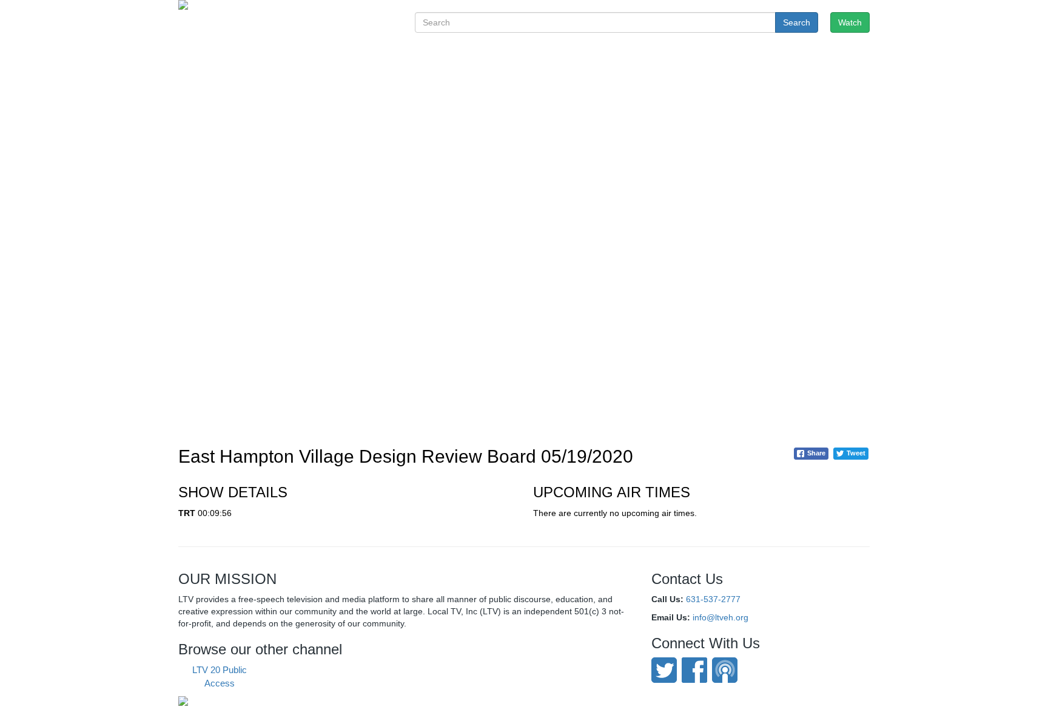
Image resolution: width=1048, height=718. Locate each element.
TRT (186, 513)
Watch (850, 22)
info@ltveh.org (720, 617)
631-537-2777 (713, 599)
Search (796, 22)
